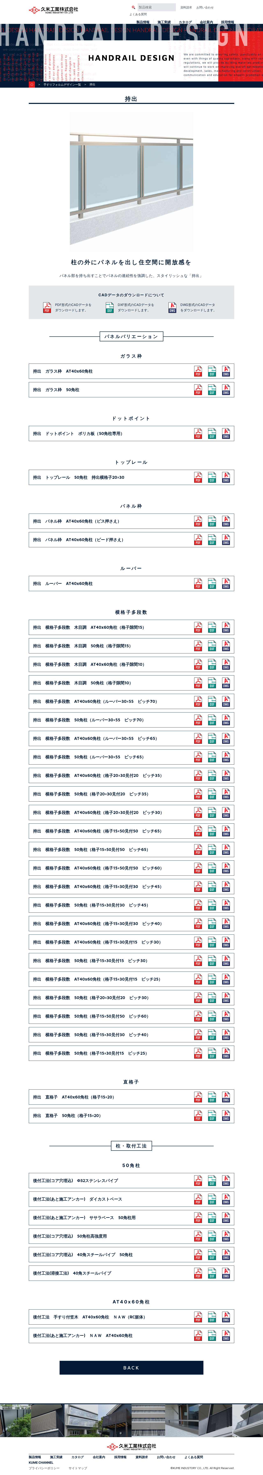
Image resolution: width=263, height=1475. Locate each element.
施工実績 (164, 22)
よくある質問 (138, 14)
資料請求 (186, 7)
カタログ (185, 22)
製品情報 (143, 22)
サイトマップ (78, 1468)
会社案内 (206, 22)
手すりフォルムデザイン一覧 (62, 84)
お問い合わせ (205, 7)
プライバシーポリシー (44, 1468)
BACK (131, 1367)
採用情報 (227, 22)
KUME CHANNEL (41, 1463)
